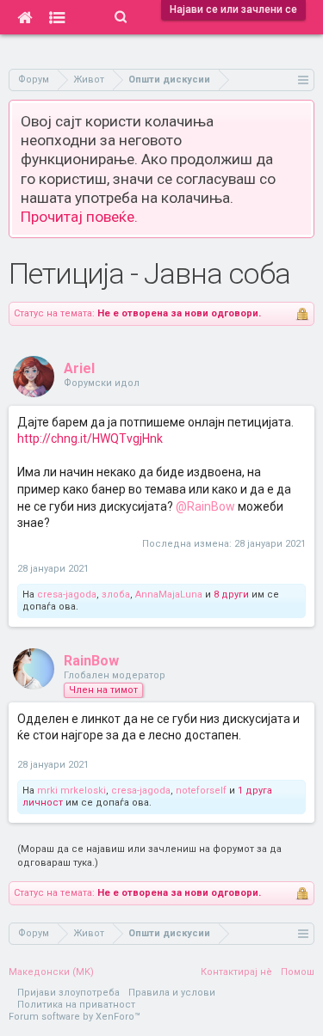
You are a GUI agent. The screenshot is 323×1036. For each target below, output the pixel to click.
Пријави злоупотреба (68, 992)
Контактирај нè (236, 972)
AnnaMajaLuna (168, 594)
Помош (297, 972)
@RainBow (205, 506)
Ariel (79, 368)
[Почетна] (24, 17)
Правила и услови (171, 992)
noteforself (201, 790)
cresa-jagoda (66, 594)
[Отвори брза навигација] (303, 79)
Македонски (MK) (51, 972)
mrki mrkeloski (71, 790)
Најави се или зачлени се (233, 9)
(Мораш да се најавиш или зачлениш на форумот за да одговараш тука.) (149, 855)
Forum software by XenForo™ (74, 1016)
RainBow (91, 661)
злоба (116, 594)
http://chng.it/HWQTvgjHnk (90, 438)
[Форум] (57, 17)
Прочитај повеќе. (79, 216)
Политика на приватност (76, 1004)
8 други (231, 594)
